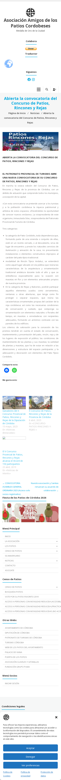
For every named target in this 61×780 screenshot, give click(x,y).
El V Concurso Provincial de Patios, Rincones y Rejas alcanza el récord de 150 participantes (13, 457)
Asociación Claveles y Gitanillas (22, 662)
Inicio (8, 536)
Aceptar (30, 748)
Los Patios (10, 546)
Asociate (9, 570)
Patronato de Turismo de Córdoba (23, 637)
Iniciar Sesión (12, 683)
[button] (56, 717)
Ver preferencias (31, 765)
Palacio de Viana (13, 652)
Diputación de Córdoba (17, 632)
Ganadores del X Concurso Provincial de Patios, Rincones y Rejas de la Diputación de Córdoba (14, 417)
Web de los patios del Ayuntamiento (24, 647)
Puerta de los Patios (16, 657)
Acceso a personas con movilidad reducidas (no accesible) (31, 611)
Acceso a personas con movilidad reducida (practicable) (31, 606)
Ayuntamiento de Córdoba (19, 627)
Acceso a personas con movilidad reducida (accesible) (31, 601)
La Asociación (12, 541)
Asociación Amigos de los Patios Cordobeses (30, 23)
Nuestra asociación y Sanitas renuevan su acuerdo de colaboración (44, 487)
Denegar (30, 756)
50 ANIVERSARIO (12, 555)
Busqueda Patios (14, 591)
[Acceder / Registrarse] (54, 89)
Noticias (9, 560)
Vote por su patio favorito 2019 (21, 596)
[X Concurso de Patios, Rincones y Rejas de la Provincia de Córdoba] (40, 402)
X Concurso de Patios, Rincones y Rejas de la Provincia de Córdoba (40, 414)
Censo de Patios (13, 550)
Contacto (10, 565)
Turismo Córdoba (14, 642)
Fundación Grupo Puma (17, 666)
